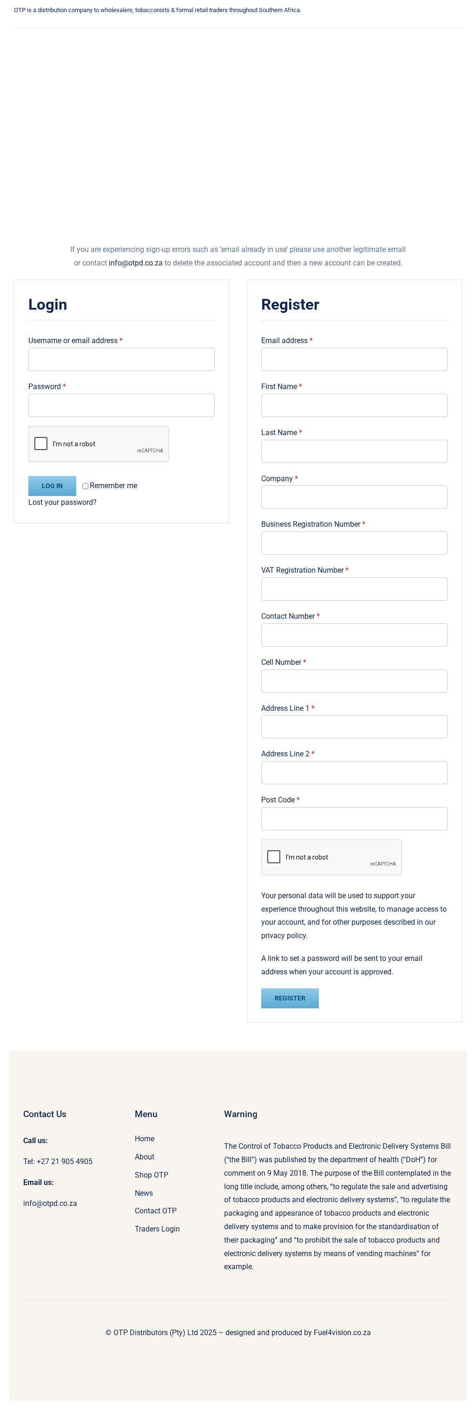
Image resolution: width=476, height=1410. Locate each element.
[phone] (191, 23)
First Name (281, 386)
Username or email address (75, 340)
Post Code (280, 799)
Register (290, 998)
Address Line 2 (288, 753)
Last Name (281, 432)
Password (47, 386)
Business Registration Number (313, 524)
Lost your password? (62, 502)
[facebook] (149, 23)
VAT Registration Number (305, 570)
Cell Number (283, 662)
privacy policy (283, 935)
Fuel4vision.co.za (342, 1332)
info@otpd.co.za (136, 262)
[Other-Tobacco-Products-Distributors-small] (63, 35)
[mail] (177, 23)
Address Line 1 (288, 708)
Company (279, 478)
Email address (287, 340)
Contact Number (290, 616)
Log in (52, 486)
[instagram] (163, 23)
